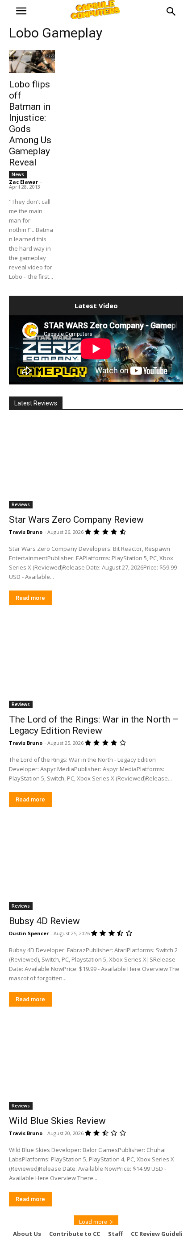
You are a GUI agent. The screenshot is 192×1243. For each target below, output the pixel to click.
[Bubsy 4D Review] (96, 866)
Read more (30, 598)
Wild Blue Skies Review (57, 1120)
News (18, 174)
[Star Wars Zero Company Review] (96, 464)
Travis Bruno (25, 532)
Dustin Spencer (29, 933)
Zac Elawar (23, 181)
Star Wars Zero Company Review (76, 519)
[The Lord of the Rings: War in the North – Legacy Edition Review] (96, 664)
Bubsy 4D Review (44, 921)
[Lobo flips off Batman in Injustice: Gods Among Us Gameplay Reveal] (32, 61)
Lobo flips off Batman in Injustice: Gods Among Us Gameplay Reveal (30, 123)
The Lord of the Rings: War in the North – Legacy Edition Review (94, 725)
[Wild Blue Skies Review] (96, 1066)
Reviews (21, 504)
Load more (93, 1222)
